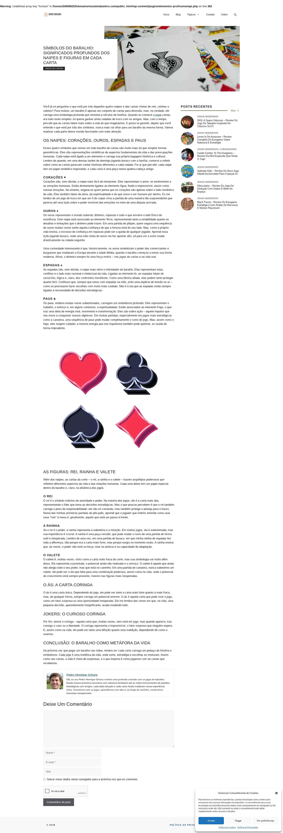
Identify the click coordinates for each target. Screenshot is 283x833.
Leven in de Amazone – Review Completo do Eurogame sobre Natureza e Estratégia (214, 139)
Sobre (224, 14)
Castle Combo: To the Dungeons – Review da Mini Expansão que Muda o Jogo (217, 156)
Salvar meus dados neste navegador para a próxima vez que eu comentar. (92, 779)
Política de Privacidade (247, 827)
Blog (178, 14)
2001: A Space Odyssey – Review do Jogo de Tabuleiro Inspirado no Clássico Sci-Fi (217, 123)
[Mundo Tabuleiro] (52, 14)
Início (166, 14)
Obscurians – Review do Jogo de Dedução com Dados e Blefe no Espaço (215, 188)
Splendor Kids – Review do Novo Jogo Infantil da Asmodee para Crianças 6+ (218, 172)
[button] (276, 793)
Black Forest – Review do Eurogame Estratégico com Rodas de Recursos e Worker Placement (217, 205)
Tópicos (191, 14)
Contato (210, 14)
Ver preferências (265, 820)
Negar (238, 820)
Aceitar (211, 820)
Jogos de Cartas (54, 68)
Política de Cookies (227, 827)
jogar (158, 114)
